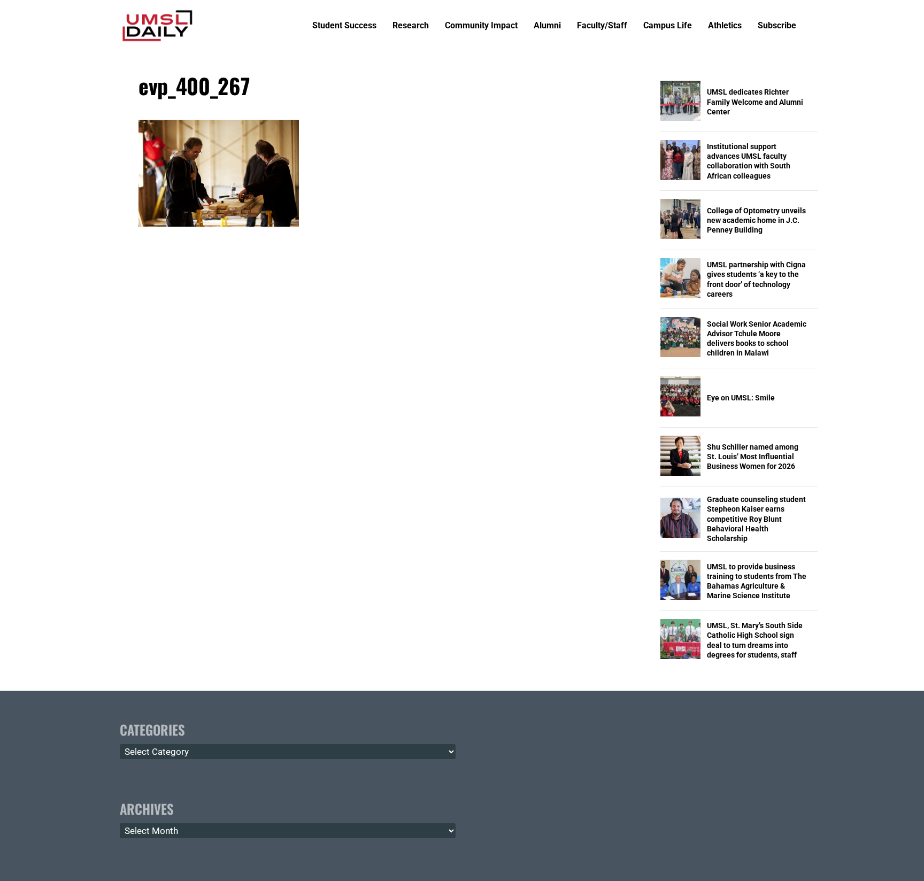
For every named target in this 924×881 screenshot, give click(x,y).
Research (410, 25)
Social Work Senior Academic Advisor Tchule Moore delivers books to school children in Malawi (756, 339)
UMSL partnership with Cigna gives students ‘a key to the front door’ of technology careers (756, 279)
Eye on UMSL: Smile (741, 397)
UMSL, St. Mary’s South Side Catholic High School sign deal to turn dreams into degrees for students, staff (755, 640)
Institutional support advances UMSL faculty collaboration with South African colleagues (748, 161)
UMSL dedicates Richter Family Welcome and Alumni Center (755, 101)
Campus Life (667, 25)
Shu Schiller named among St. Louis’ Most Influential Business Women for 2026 (752, 456)
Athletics (725, 25)
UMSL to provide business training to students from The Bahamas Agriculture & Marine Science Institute (756, 581)
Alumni (547, 25)
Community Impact (481, 25)
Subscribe (777, 25)
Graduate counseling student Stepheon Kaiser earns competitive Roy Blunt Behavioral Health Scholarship (756, 519)
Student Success (344, 25)
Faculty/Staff (602, 25)
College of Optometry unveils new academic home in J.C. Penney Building (756, 220)
